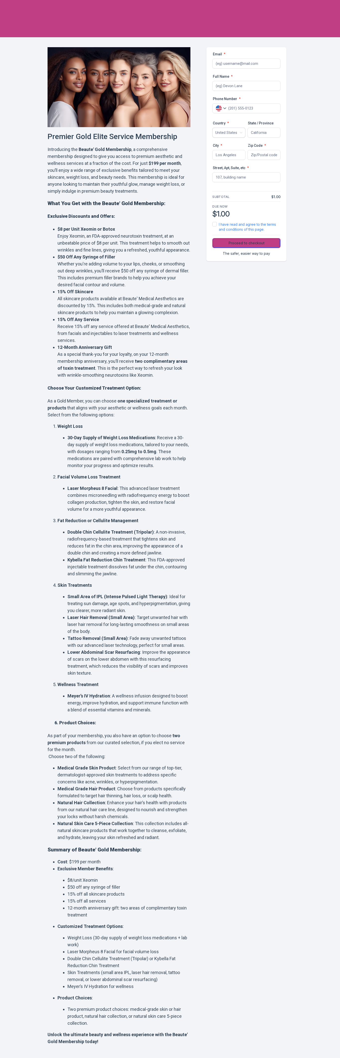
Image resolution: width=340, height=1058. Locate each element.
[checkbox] (246, 227)
